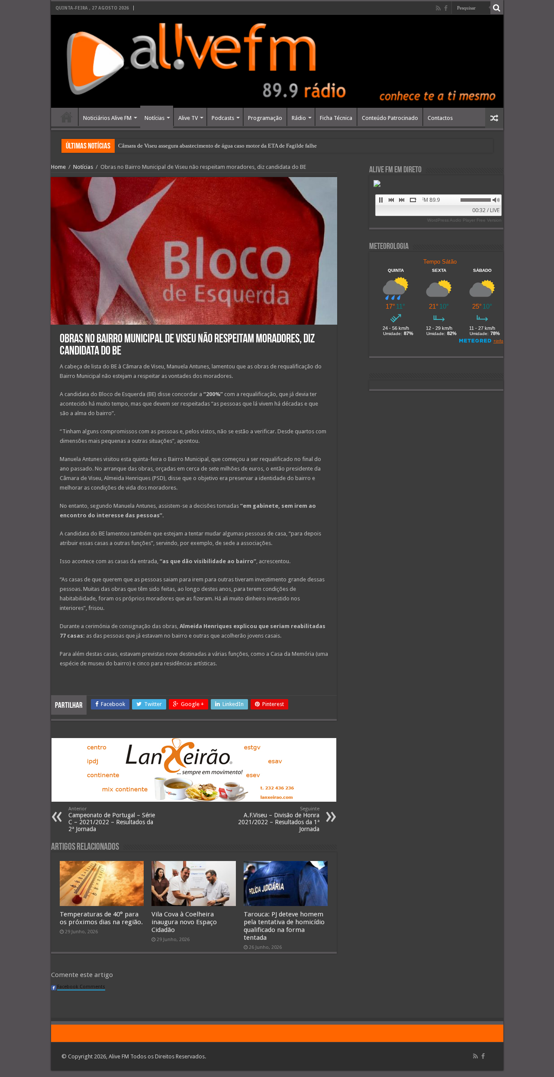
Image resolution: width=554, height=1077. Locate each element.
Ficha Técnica (336, 118)
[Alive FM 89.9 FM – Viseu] (277, 61)
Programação (265, 118)
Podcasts (223, 118)
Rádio (299, 118)
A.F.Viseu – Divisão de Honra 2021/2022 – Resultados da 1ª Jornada (278, 819)
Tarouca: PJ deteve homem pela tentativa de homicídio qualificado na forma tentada (284, 926)
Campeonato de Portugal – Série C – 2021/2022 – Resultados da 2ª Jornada (111, 819)
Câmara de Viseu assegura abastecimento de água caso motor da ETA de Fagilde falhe (217, 145)
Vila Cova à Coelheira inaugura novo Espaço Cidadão (184, 922)
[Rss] (438, 8)
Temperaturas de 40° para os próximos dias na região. (101, 918)
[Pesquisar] (496, 7)
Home (66, 117)
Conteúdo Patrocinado (390, 118)
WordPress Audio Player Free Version (464, 220)
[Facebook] (445, 8)
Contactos (440, 118)
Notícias (154, 118)
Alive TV (188, 118)
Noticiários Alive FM (107, 118)
